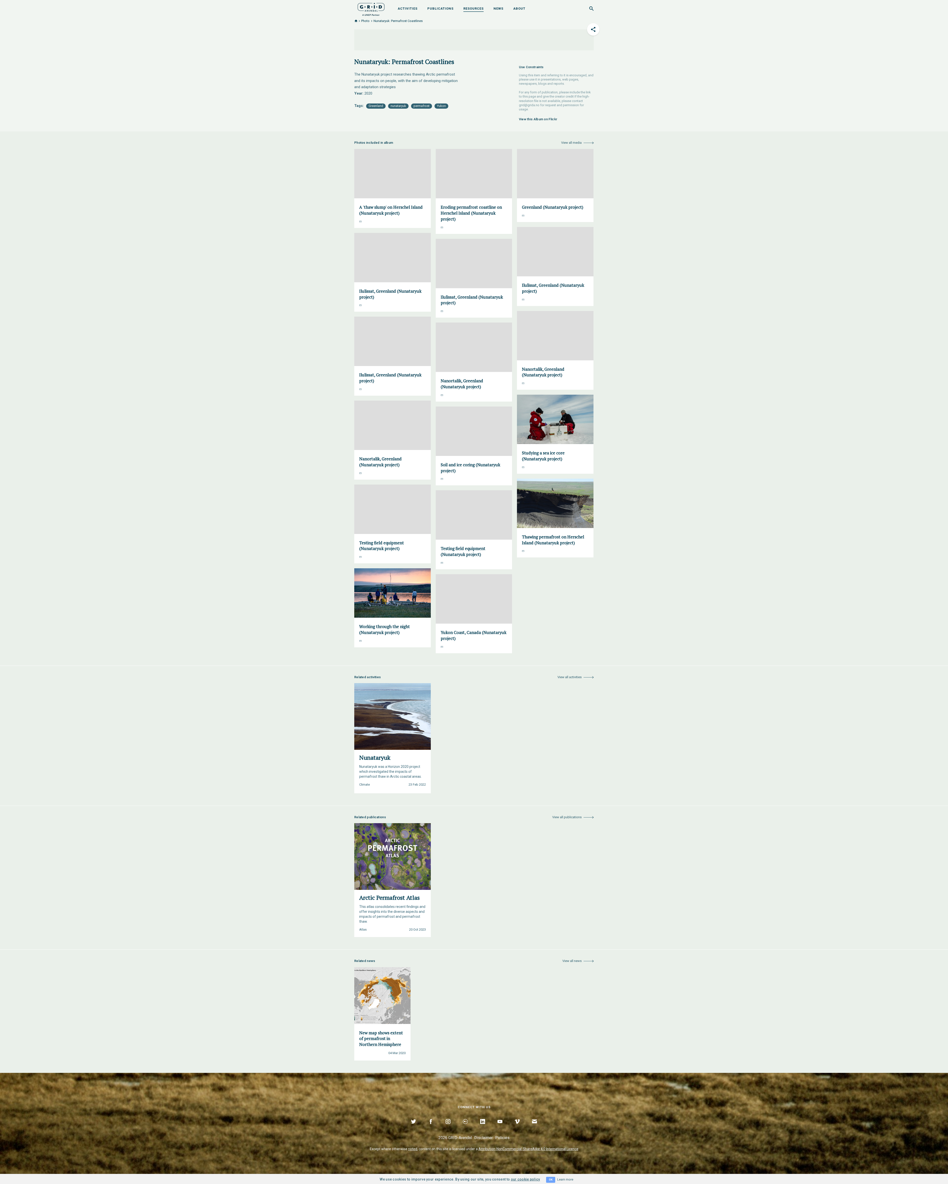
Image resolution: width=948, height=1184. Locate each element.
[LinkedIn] (482, 1127)
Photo (365, 21)
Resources (473, 8)
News (498, 8)
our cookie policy (525, 1179)
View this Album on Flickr (538, 119)
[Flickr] (465, 1127)
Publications (440, 8)
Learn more (565, 1179)
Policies (502, 1137)
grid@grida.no (529, 105)
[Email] (534, 1127)
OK (551, 1179)
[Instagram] (448, 1127)
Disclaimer (483, 1137)
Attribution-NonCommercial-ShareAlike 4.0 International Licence (528, 1149)
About (519, 8)
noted (412, 1149)
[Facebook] (430, 1127)
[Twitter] (413, 1127)
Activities (407, 8)
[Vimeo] (517, 1127)
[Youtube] (500, 1127)
